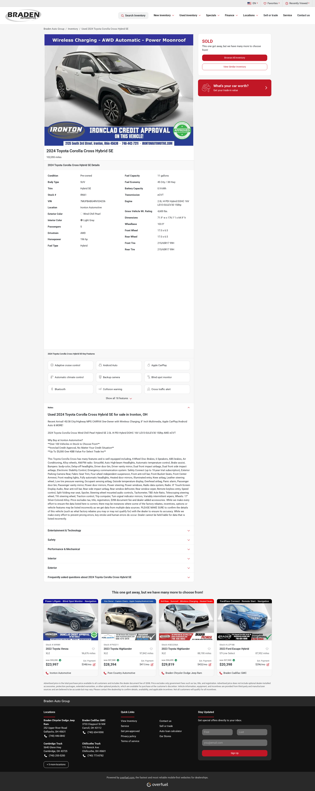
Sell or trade (270, 15)
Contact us (303, 15)
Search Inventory (135, 15)
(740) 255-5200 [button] (57, 755)
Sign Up (235, 753)
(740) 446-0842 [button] (57, 735)
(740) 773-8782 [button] (95, 755)
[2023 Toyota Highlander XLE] (128, 619)
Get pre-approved (130, 731)
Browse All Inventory (234, 57)
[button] (93, 649)
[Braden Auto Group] (23, 15)
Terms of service (130, 741)
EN (254, 3)
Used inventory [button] (188, 15)
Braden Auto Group (54, 28)
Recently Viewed (298, 3)
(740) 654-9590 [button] (95, 732)
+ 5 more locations (56, 764)
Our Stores (165, 736)
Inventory (73, 28)
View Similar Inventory (234, 66)
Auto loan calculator (170, 731)
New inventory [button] (162, 15)
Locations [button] (249, 15)
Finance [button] (229, 15)
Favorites (273, 3)
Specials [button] (211, 15)
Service (287, 15)
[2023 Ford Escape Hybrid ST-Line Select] (244, 619)
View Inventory (129, 721)
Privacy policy (128, 736)
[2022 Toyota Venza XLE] (70, 619)
